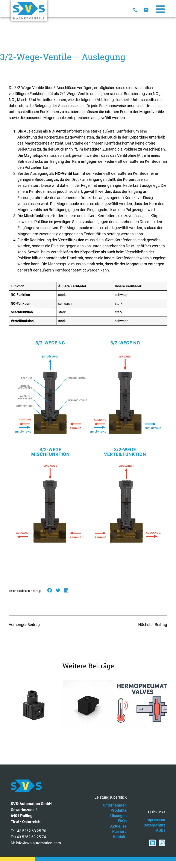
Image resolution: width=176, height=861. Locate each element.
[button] (49, 590)
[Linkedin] (152, 843)
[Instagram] (162, 843)
